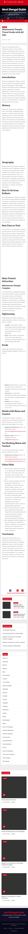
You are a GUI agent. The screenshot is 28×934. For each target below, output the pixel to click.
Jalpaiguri (5, 703)
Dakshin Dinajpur (7, 685)
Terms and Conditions (9, 754)
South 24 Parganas (8, 751)
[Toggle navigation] (25, 21)
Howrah (5, 699)
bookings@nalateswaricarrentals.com (15, 461)
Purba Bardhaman (7, 740)
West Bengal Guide (14, 9)
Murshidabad (6, 720)
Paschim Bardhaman (8, 730)
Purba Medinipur (7, 744)
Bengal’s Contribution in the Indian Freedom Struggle (12, 864)
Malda (4, 716)
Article (4, 778)
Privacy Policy (6, 737)
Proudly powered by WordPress (9, 923)
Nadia (4, 723)
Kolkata (5, 713)
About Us (5, 658)
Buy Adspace (6, 675)
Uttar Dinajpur (6, 758)
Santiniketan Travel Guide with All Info (19, 614)
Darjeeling (5, 689)
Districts (5, 692)
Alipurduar (5, 661)
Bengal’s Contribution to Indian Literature (14, 642)
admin (22, 607)
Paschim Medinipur (8, 733)
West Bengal (6, 761)
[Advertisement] (14, 146)
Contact (5, 678)
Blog (4, 672)
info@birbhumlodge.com (11, 439)
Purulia (4, 747)
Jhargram (5, 706)
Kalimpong (5, 709)
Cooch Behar (6, 682)
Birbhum (4, 27)
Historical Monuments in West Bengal (13, 633)
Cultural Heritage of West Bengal (11, 646)
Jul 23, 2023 (16, 607)
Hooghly (5, 696)
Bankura (5, 665)
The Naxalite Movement (9, 630)
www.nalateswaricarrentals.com (13, 459)
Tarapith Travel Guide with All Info (18, 605)
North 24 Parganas (8, 727)
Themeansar (14, 925)
